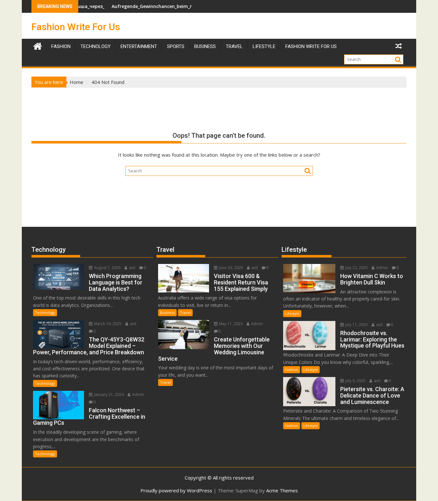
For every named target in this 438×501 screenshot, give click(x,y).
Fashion (61, 46)
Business (205, 46)
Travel (185, 312)
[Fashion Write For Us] (37, 45)
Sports (175, 46)
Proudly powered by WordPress (176, 490)
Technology (95, 46)
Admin (137, 394)
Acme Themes (282, 490)
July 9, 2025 (355, 380)
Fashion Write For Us (75, 26)
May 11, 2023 (230, 323)
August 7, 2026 (107, 267)
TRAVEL (234, 46)
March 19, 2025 (107, 323)
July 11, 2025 (356, 324)
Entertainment (139, 46)
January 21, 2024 (108, 394)
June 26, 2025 (230, 267)
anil (131, 267)
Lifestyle (264, 46)
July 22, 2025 (356, 267)
